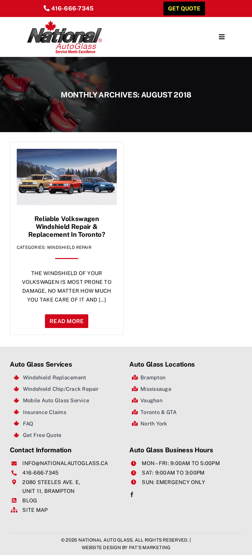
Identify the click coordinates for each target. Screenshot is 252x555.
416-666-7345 (72, 8)
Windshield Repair (69, 247)
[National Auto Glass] (64, 23)
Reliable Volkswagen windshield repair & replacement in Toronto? (66, 226)
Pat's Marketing (150, 547)
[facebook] (132, 494)
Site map (35, 510)
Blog (29, 500)
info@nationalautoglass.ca (65, 463)
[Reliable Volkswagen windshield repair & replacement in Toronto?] (67, 153)
